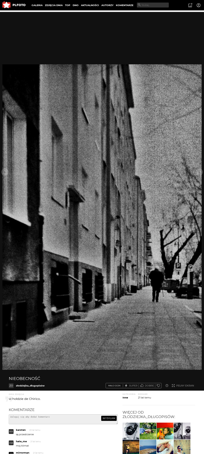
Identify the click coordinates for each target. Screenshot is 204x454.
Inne (125, 397)
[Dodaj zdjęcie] (190, 5)
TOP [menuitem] (67, 5)
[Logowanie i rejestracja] (199, 5)
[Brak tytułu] (131, 431)
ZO (11, 385)
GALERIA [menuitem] (37, 5)
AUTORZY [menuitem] (107, 5)
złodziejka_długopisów (30, 385)
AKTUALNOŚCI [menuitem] (90, 5)
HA (11, 442)
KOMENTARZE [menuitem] (124, 5)
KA (11, 431)
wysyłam (108, 418)
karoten (21, 429)
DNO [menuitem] (76, 5)
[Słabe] (158, 385)
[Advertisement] (102, 34)
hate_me (21, 441)
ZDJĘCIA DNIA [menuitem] (54, 5)
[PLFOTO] (14, 5)
